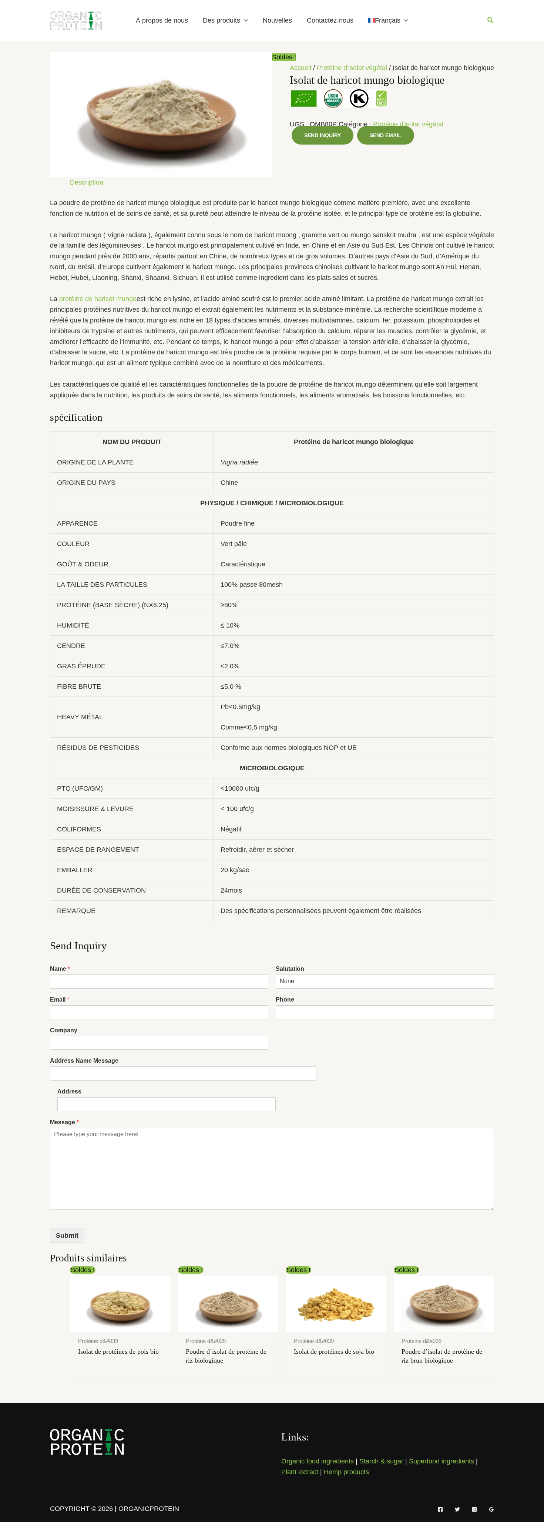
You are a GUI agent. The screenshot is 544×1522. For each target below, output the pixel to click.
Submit (67, 1235)
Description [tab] (86, 182)
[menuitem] (388, 20)
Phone (285, 999)
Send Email (386, 135)
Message (64, 1122)
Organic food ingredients (317, 1461)
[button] (244, 20)
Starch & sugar (381, 1461)
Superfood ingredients (441, 1461)
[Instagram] (474, 1509)
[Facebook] (440, 1509)
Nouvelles (277, 20)
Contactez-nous (330, 20)
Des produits (221, 20)
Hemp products (346, 1472)
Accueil (300, 68)
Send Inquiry (322, 135)
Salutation (290, 969)
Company (63, 1030)
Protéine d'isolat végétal (352, 68)
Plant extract (299, 1472)
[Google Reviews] (491, 1509)
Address (69, 1091)
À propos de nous (162, 20)
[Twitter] (457, 1509)
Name (60, 969)
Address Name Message (84, 1061)
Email (59, 999)
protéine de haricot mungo (98, 298)
